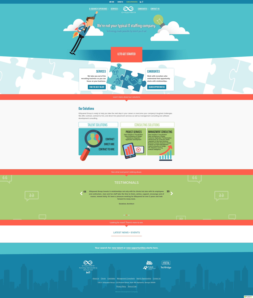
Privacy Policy (121, 286)
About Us (96, 278)
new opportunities (136, 247)
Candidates (111, 278)
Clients (103, 278)
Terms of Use (132, 286)
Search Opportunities (157, 87)
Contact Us (156, 278)
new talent (117, 247)
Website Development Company (126, 292)
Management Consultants (126, 278)
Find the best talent (96, 87)
